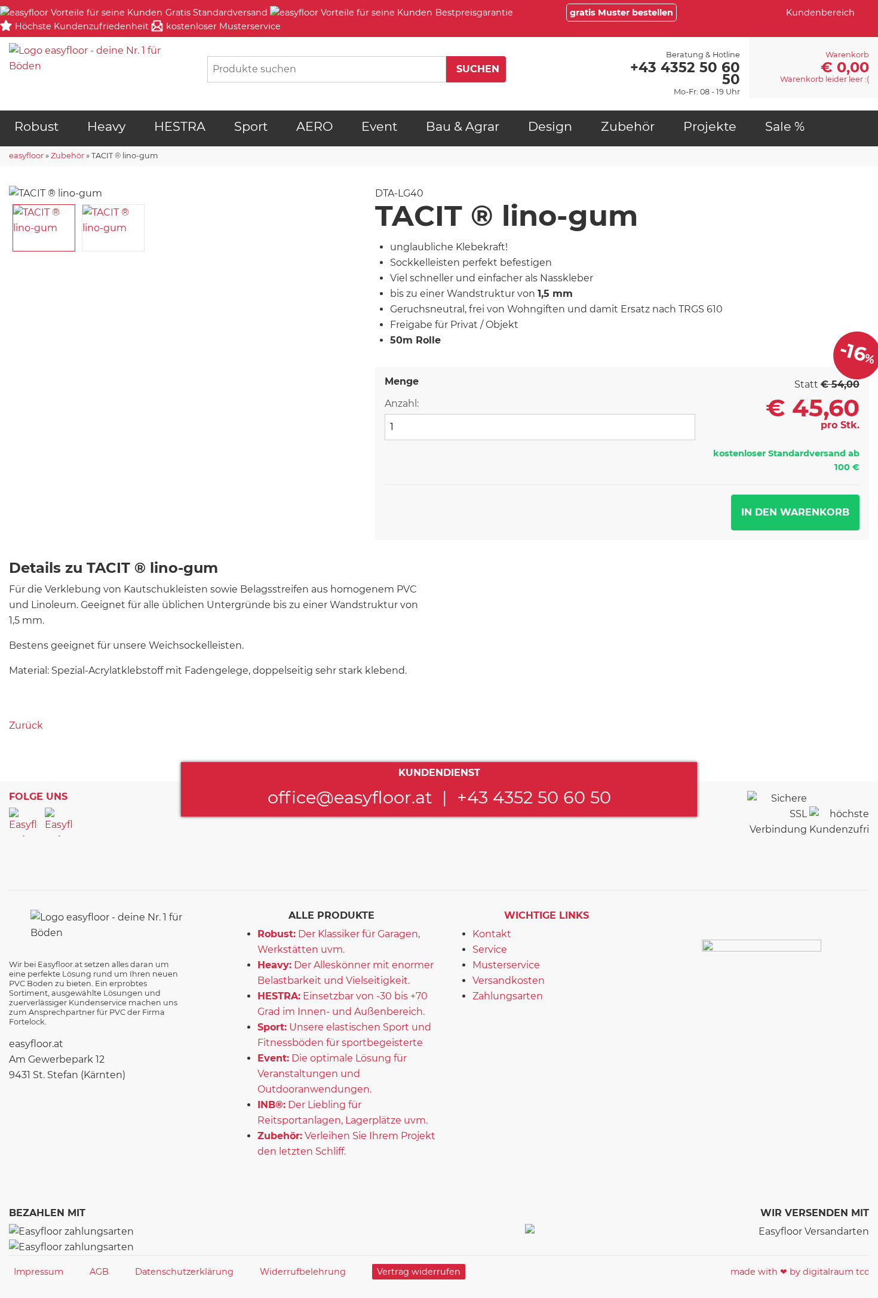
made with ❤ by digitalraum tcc (799, 1271)
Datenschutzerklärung (184, 1271)
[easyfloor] (98, 58)
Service (489, 949)
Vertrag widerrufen (419, 1271)
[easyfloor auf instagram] (59, 822)
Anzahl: (402, 403)
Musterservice (506, 965)
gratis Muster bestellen (621, 12)
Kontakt (491, 934)
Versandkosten (508, 980)
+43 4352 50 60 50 (534, 797)
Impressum (38, 1271)
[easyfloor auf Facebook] (23, 822)
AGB (99, 1271)
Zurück (26, 725)
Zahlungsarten (507, 996)
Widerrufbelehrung (303, 1271)
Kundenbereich (820, 12)
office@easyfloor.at (350, 797)
